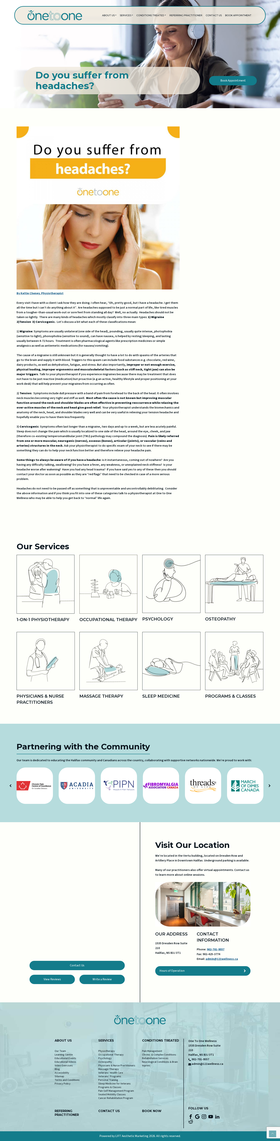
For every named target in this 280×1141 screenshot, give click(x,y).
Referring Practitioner (186, 15)
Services (125, 15)
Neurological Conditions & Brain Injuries (160, 1063)
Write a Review (102, 979)
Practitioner (67, 1115)
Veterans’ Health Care (110, 1073)
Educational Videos (65, 1062)
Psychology (105, 1058)
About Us (108, 15)
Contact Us (214, 15)
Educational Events (65, 1058)
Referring (63, 1111)
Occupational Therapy (111, 1055)
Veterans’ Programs (109, 1076)
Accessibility (62, 1073)
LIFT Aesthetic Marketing (131, 1136)
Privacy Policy (62, 1084)
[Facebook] (190, 1116)
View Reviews (52, 979)
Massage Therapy (108, 1069)
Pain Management (152, 1051)
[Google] (197, 1116)
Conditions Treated (150, 15)
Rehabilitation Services (155, 1058)
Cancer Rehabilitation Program (115, 1098)
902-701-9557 (215, 949)
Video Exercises (64, 1065)
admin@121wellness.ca (222, 959)
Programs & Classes (109, 1087)
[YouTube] (210, 1116)
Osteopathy (105, 1062)
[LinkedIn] (217, 1116)
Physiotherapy (106, 1051)
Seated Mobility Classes (112, 1094)
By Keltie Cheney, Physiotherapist (40, 293)
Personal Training (108, 1080)
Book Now (152, 1111)
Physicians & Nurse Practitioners (116, 1065)
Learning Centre (64, 1055)
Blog (57, 1069)
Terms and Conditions (67, 1080)
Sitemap (59, 1076)
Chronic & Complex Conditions (159, 1055)
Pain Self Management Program (116, 1091)
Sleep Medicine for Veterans (114, 1084)
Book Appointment (238, 15)
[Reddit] (190, 1121)
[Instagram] (204, 1116)
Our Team (60, 1051)
